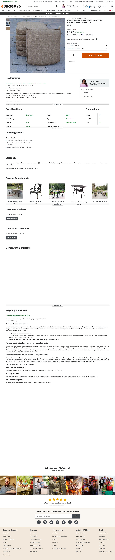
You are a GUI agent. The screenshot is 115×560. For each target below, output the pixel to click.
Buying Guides (80, 539)
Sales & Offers (103, 533)
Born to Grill (79, 548)
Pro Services (70, 1)
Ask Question (11, 237)
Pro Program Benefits (36, 548)
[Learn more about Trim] (11, 123)
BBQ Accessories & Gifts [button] (71, 10)
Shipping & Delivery (8, 539)
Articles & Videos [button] (95, 10)
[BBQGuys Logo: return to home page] (13, 6)
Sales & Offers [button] (108, 10)
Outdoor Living (14, 16)
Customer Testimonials (59, 548)
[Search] (56, 6)
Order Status (6, 536)
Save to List (72, 61)
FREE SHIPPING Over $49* (10, 1)
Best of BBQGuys (81, 533)
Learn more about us (57, 471)
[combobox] (87, 45)
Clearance (102, 536)
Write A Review (12, 218)
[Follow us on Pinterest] (64, 522)
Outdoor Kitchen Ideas (83, 542)
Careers (54, 539)
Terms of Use (7, 545)
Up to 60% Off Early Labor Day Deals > (57, 13)
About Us (55, 533)
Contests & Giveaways (105, 552)
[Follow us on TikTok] (70, 522)
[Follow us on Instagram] (57, 522)
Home (7, 16)
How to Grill (79, 545)
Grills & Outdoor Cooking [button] (8, 10)
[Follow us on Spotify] (76, 522)
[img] (37, 45)
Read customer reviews (57, 505)
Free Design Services (60, 1)
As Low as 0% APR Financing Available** (43, 1)
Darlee (69, 25)
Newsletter (33, 552)
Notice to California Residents (12, 548)
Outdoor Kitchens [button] (24, 10)
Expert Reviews (80, 536)
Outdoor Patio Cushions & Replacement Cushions (33, 16)
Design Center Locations (81, 1)
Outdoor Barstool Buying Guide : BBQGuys (19, 147)
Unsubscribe (6, 555)
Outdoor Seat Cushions (54, 16)
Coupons (101, 542)
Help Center (6, 552)
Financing (33, 533)
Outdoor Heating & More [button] (54, 10)
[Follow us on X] (45, 522)
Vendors (54, 545)
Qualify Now (89, 34)
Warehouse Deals (104, 539)
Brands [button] (84, 10)
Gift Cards (90, 1)
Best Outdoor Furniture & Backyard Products (20, 140)
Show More (57, 104)
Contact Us (6, 533)
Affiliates (55, 542)
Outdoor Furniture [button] (38, 10)
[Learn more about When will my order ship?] (97, 39)
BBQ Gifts (102, 548)
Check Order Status (99, 1)
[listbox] (8, 24)
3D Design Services (35, 539)
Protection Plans (35, 542)
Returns (5, 542)
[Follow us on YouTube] (51, 522)
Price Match (33, 536)
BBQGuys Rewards (35, 545)
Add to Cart (95, 55)
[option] (8, 21)
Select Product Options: (74, 43)
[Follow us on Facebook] (39, 522)
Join (76, 516)
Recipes (78, 552)
